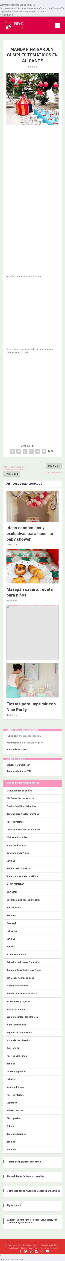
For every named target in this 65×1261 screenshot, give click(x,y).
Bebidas (10, 1063)
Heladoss (11, 1079)
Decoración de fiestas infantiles (23, 829)
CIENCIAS (11, 892)
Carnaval (11, 923)
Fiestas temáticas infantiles (21, 806)
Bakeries (11, 1149)
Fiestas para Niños (13, 1245)
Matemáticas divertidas (19, 1040)
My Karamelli (14, 1205)
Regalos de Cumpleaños (19, 1032)
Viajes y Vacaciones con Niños (22, 876)
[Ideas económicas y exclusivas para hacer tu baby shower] (32, 506)
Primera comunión (16, 954)
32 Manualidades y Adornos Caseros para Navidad (33, 1191)
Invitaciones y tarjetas (18, 1001)
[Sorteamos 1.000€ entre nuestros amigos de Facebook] (32, 632)
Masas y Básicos (15, 1087)
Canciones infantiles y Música (22, 1017)
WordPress (53, 1242)
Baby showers (13, 907)
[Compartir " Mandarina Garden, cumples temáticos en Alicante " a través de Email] (44, 451)
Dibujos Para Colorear (18, 765)
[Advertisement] (32, 161)
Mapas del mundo (15, 1009)
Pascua (10, 946)
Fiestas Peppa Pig (29, 1248)
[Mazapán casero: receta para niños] (32, 566)
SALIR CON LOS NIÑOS (18, 868)
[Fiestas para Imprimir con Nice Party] (32, 680)
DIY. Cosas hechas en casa (20, 798)
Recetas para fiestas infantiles (22, 814)
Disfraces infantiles (16, 837)
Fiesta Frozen (13, 1248)
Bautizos (11, 915)
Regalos (10, 1141)
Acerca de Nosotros (17, 749)
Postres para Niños (16, 1056)
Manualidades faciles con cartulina (25, 1176)
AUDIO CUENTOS (15, 884)
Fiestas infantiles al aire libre (21, 993)
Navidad (10, 861)
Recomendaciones (16, 1134)
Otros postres (13, 1118)
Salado (10, 1126)
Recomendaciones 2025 (19, 771)
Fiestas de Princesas (17, 985)
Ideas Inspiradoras (16, 845)
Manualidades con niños (19, 790)
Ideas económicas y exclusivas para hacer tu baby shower (29, 533)
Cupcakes (11, 1102)
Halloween (11, 931)
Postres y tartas (15, 822)
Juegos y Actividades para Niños (23, 970)
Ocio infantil (12, 1048)
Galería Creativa (15, 1110)
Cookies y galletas (16, 1071)
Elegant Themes (25, 1242)
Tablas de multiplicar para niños (24, 1161)
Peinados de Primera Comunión (23, 962)
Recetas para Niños (50, 1245)
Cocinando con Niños (17, 853)
